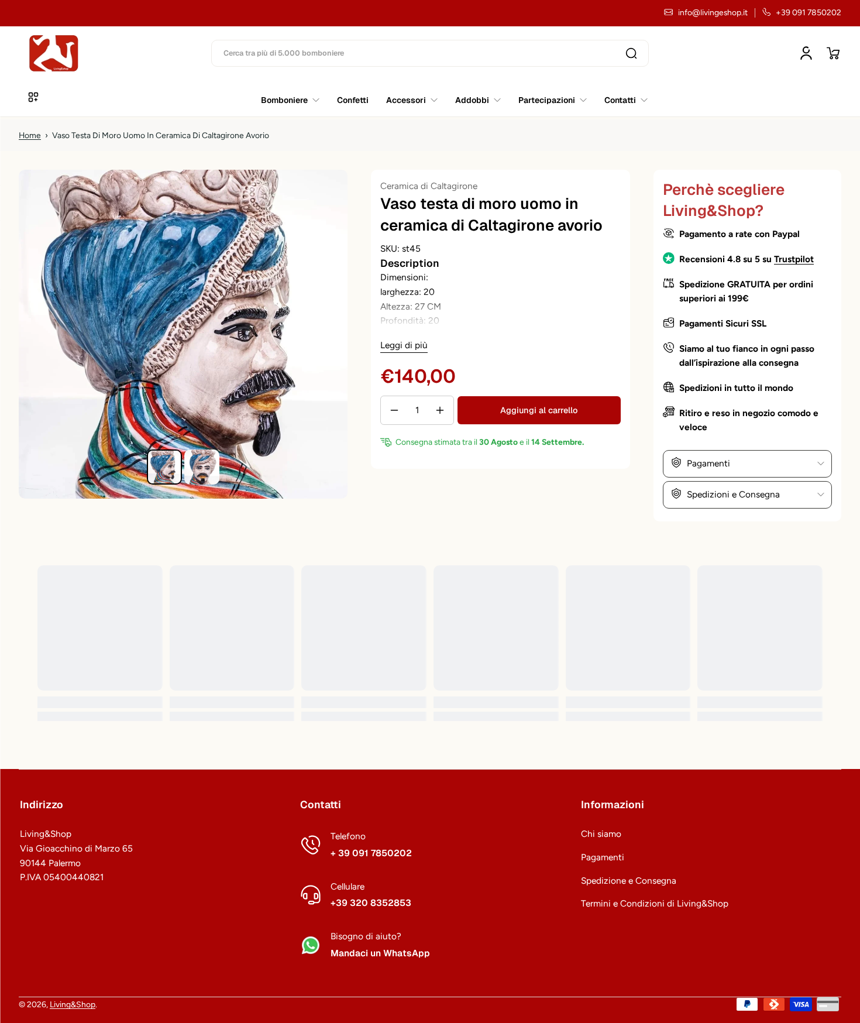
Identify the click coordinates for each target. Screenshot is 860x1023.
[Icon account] (806, 53)
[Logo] (54, 53)
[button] (833, 53)
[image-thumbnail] (164, 467)
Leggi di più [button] (404, 345)
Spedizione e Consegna (628, 880)
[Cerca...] (631, 53)
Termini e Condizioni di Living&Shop (654, 903)
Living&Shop (72, 1004)
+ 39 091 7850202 (371, 853)
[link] (622, 100)
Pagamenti (602, 857)
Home (30, 135)
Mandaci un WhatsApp (380, 953)
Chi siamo (601, 833)
